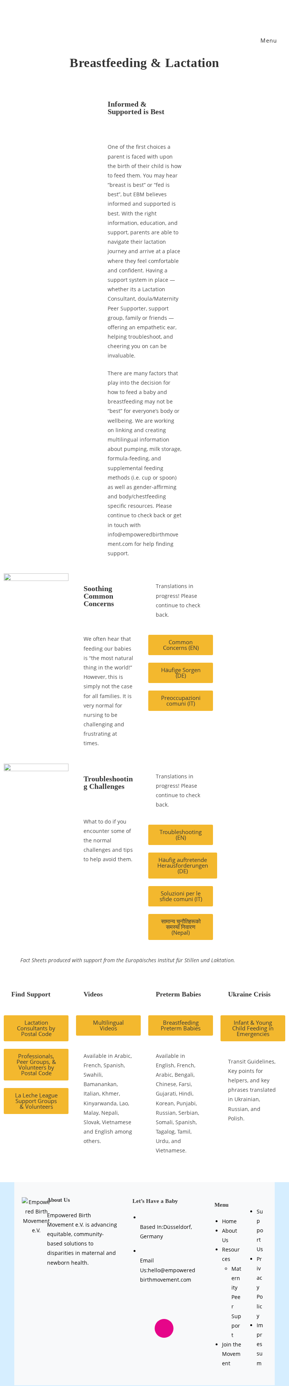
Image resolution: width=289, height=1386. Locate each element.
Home (229, 1221)
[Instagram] (164, 1328)
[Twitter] (177, 1306)
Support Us (260, 1230)
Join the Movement (231, 1354)
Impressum (260, 1344)
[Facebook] (150, 1306)
